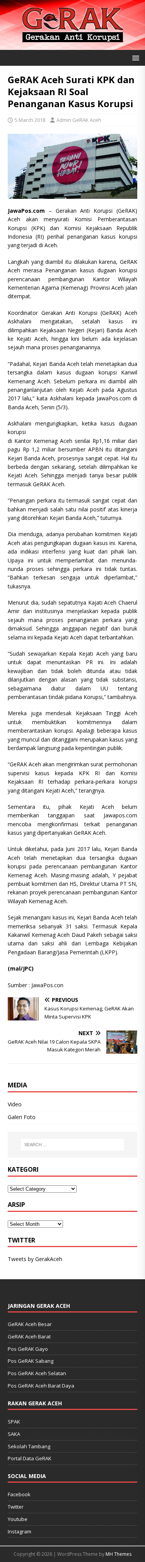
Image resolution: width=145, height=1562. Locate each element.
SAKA (14, 1433)
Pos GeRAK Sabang (30, 1360)
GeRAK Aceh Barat (29, 1336)
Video (15, 1104)
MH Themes (118, 1554)
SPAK (14, 1421)
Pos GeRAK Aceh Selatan (37, 1373)
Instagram (19, 1531)
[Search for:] (72, 1144)
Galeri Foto (22, 1117)
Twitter (16, 1506)
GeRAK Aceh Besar (30, 1324)
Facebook (19, 1494)
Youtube (17, 1519)
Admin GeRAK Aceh (78, 119)
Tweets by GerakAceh (35, 1259)
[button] (134, 57)
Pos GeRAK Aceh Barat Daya (41, 1385)
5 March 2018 (30, 119)
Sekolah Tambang (29, 1446)
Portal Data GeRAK (29, 1458)
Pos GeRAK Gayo (28, 1348)
